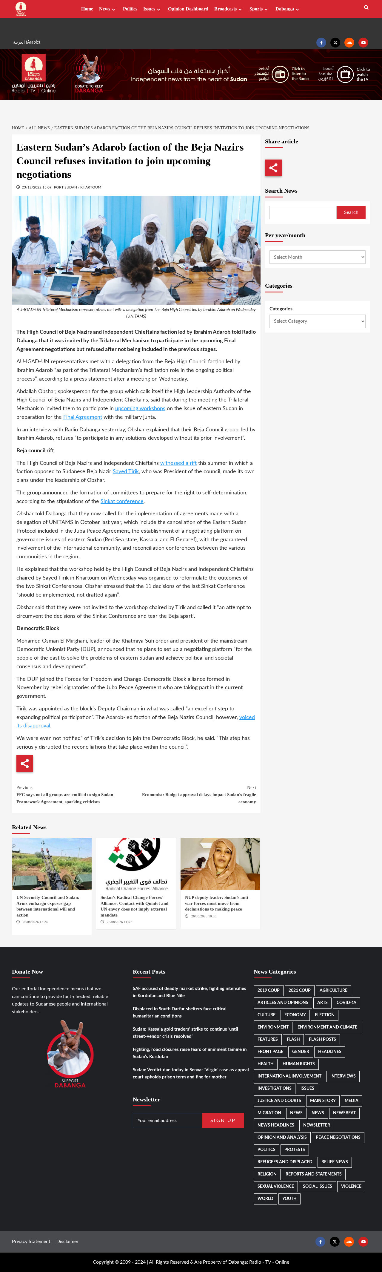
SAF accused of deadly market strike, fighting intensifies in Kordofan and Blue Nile (189, 992)
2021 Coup (300, 991)
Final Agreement (82, 417)
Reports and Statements (314, 1174)
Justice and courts (279, 1101)
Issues (149, 8)
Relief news (334, 1162)
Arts (322, 1003)
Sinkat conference (122, 501)
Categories (280, 308)
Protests (294, 1150)
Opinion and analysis (282, 1137)
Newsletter (316, 1125)
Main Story (323, 1101)
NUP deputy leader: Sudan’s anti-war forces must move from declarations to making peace (217, 903)
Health (266, 1064)
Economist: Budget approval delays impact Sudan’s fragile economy (199, 794)
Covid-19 (346, 1003)
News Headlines (276, 1125)
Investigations (275, 1088)
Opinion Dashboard (188, 8)
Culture (266, 1015)
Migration (269, 1113)
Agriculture (333, 991)
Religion (267, 1174)
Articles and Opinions (283, 1003)
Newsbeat (344, 1113)
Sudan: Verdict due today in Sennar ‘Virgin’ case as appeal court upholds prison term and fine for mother (191, 1073)
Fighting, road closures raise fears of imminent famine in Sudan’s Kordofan (190, 1053)
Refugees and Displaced (285, 1162)
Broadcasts (225, 8)
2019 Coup (269, 991)
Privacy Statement (31, 1241)
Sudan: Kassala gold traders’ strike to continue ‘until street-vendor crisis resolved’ (185, 1033)
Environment (273, 1027)
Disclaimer (67, 1241)
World (265, 1199)
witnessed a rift (178, 463)
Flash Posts (322, 1039)
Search (351, 212)
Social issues (317, 1186)
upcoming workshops (140, 408)
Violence (351, 1186)
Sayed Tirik (126, 471)
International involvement (289, 1076)
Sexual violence (276, 1186)
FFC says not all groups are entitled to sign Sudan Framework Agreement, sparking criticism (64, 794)
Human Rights (299, 1064)
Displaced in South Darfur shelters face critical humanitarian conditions (180, 1012)
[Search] (366, 7)
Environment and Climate (327, 1027)
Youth (289, 1199)
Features (268, 1039)
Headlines (329, 1052)
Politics (130, 8)
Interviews (343, 1076)
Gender (300, 1052)
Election (325, 1015)
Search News (281, 190)
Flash (293, 1039)
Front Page (270, 1052)
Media (351, 1101)
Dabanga (284, 8)
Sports (256, 8)
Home (87, 8)
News (104, 8)
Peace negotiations (338, 1137)
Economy (295, 1015)
